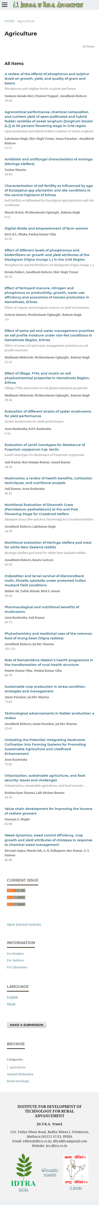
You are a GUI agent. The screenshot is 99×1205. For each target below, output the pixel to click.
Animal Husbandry (20, 1074)
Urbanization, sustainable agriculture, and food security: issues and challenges (45, 781)
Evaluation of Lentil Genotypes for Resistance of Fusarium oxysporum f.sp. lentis (45, 450)
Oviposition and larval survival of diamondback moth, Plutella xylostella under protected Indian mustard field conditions (45, 580)
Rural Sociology (18, 1081)
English (12, 997)
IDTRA (24, 1189)
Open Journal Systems (24, 924)
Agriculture (17, 1067)
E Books (76, 1188)
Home (10, 21)
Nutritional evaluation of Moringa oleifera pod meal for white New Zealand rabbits (48, 547)
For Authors (15, 960)
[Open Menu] (4, 4)
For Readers (15, 953)
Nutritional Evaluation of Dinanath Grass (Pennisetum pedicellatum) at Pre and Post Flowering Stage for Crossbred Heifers (49, 512)
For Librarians (17, 967)
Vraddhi (50, 1175)
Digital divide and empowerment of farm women (46, 228)
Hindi (11, 1004)
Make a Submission (26, 1025)
